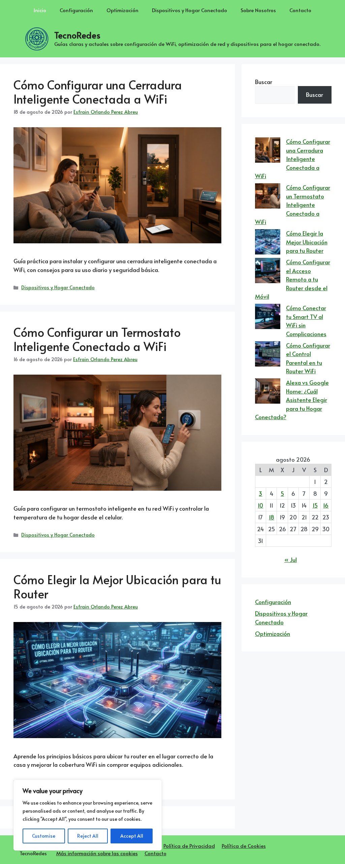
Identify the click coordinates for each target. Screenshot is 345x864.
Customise (43, 836)
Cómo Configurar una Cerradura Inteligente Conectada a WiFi (97, 91)
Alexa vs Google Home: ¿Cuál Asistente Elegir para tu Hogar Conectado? (292, 399)
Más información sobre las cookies (97, 853)
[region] (87, 815)
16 (325, 505)
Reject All (87, 836)
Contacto (300, 10)
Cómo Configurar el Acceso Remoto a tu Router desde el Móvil (292, 279)
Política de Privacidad (189, 845)
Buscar (263, 82)
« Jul (290, 560)
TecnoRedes (77, 35)
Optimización (122, 10)
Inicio (40, 10)
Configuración (76, 10)
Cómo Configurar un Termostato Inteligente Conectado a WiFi (97, 339)
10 (260, 505)
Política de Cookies (244, 845)
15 (315, 505)
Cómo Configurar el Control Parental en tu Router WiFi (308, 358)
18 (271, 517)
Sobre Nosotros (258, 10)
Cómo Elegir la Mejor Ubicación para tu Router (117, 586)
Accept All (131, 836)
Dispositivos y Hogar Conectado (189, 10)
